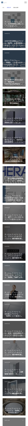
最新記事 (9, 7)
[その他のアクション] (23, 14)
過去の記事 (15, 7)
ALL (3, 7)
